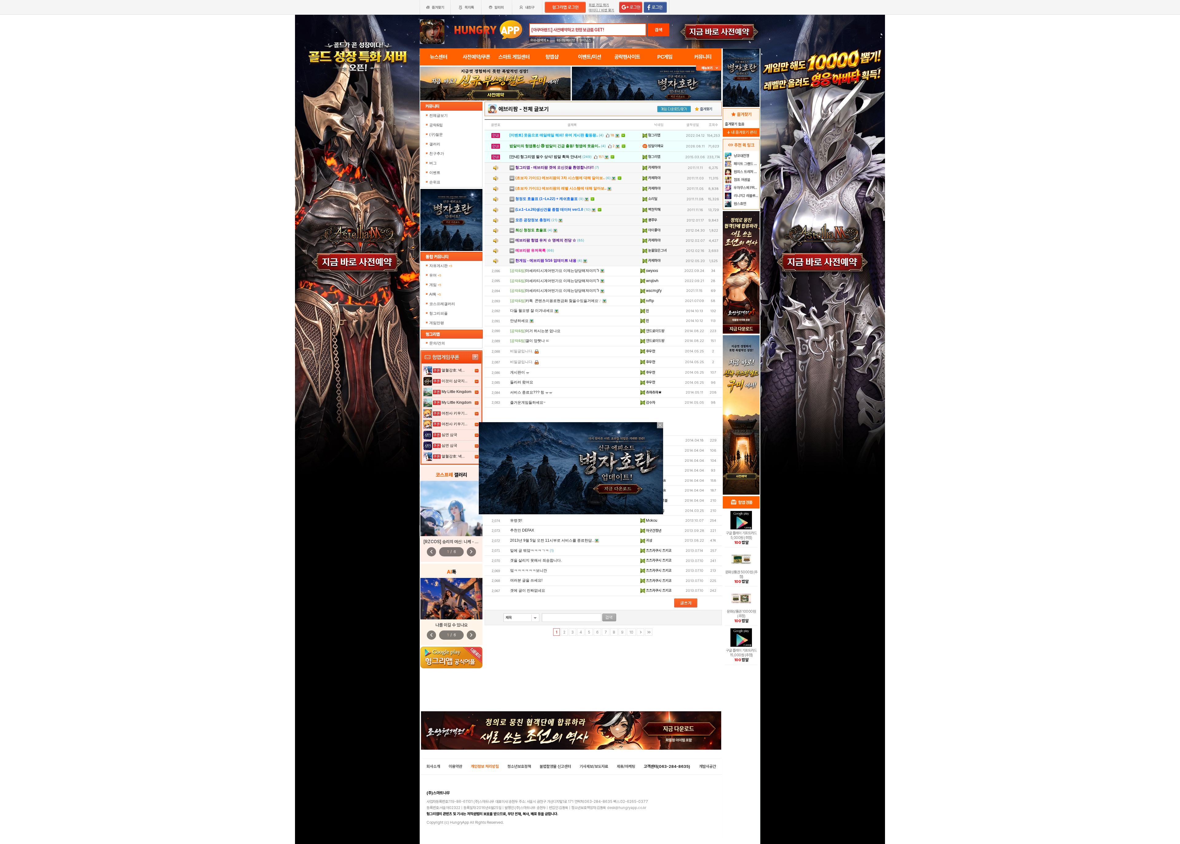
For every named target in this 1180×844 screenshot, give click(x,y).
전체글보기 (438, 115)
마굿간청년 (653, 530)
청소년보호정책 (519, 766)
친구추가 (436, 153)
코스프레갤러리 (442, 304)
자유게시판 (440, 266)
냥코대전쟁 (741, 156)
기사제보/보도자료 (594, 766)
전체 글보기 (536, 109)
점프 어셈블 (741, 180)
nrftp (649, 301)
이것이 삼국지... (454, 381)
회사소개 (433, 766)
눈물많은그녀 (657, 250)
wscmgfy (653, 291)
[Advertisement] (495, 117)
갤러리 (434, 144)
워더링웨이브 (566, 40)
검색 (658, 29)
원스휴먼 (739, 204)
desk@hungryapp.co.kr (626, 808)
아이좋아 (653, 230)
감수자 (650, 402)
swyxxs (651, 271)
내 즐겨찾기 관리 (741, 132)
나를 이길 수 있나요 (451, 624)
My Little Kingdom (456, 392)
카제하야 (653, 167)
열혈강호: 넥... (453, 370)
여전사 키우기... (454, 413)
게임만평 (436, 323)
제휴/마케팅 (626, 766)
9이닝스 (585, 40)
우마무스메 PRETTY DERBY (746, 188)
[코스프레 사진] (451, 508)
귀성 (648, 540)
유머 (435, 275)
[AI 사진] (451, 598)
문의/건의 (437, 343)
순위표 (434, 182)
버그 (433, 163)
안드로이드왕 (654, 331)
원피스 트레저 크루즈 (746, 172)
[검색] (609, 617)
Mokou (651, 520)
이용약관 (455, 766)
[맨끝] (648, 632)
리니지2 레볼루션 (745, 196)
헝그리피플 (438, 313)
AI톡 (435, 294)
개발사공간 (707, 766)
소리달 (652, 199)
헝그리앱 (653, 135)
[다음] (640, 632)
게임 (435, 285)
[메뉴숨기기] (709, 68)
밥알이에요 (655, 146)
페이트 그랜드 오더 (746, 164)
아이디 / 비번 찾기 (601, 10)
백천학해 (653, 209)
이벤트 (434, 173)
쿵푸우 (652, 220)
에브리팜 (508, 109)
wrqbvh (652, 281)
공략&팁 (436, 125)
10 (631, 632)
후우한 (650, 351)
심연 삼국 (449, 435)
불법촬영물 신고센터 (555, 766)
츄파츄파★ (653, 392)
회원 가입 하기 (599, 5)
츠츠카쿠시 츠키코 (658, 550)
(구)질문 (436, 134)
